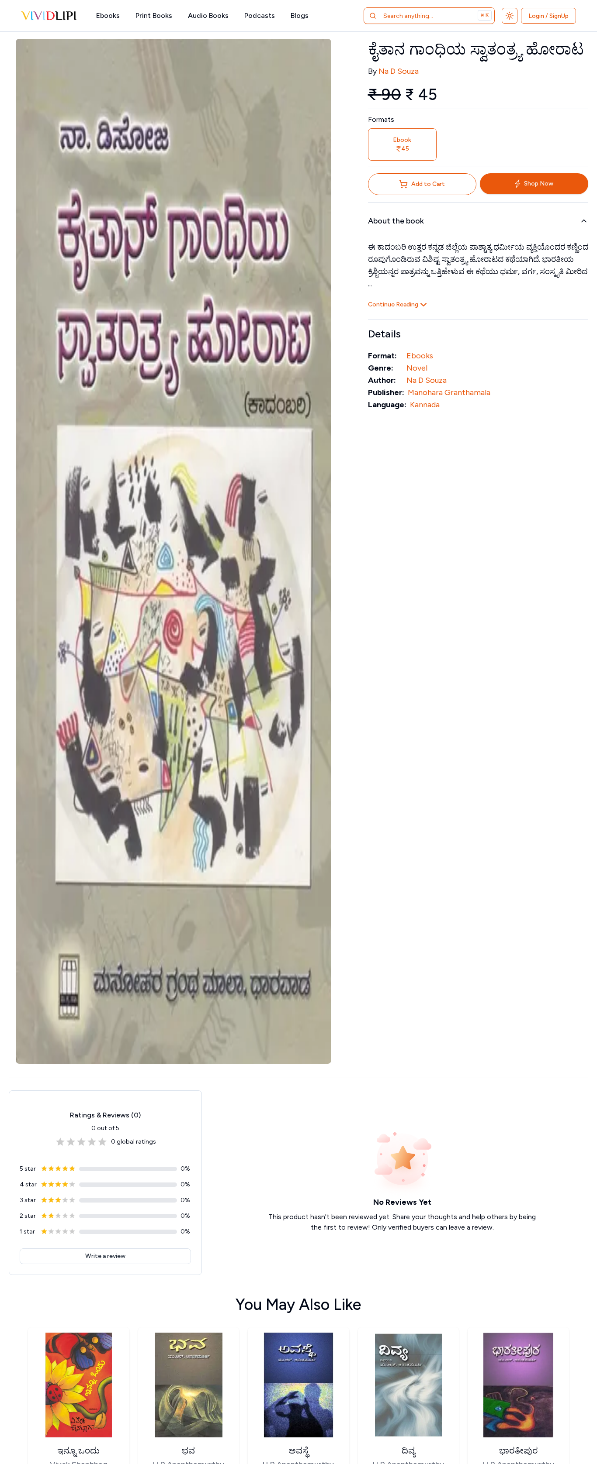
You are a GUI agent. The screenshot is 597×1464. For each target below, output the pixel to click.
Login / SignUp (548, 16)
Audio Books (208, 15)
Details (384, 333)
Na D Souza (398, 71)
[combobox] (418, 16)
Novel (416, 368)
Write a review (105, 1256)
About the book (396, 221)
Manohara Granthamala (449, 392)
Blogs (300, 15)
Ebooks (108, 15)
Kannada (425, 404)
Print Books (153, 15)
